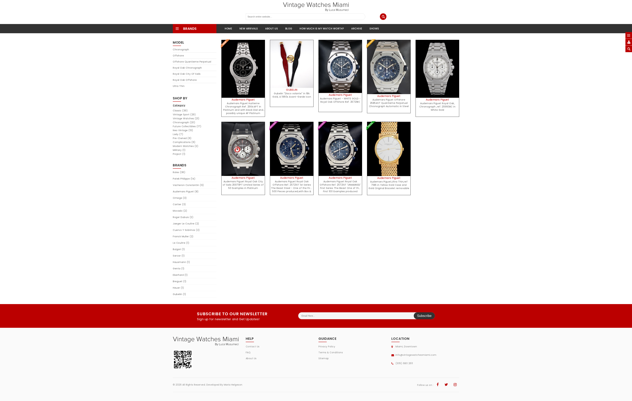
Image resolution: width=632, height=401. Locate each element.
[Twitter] (446, 385)
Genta (178, 268)
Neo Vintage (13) (183, 130)
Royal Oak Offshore (185, 80)
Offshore (178, 55)
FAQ (248, 352)
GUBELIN (291, 90)
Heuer (178, 287)
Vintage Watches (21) (186, 118)
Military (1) (179, 150)
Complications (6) (184, 142)
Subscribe (424, 316)
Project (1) (179, 154)
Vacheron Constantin (188, 185)
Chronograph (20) (184, 122)
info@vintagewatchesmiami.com (415, 355)
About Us (251, 358)
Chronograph (181, 49)
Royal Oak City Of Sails (187, 74)
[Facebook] (437, 385)
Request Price (244, 72)
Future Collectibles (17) (187, 126)
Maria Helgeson (233, 384)
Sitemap (323, 358)
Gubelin (179, 294)
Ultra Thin (178, 86)
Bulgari (179, 249)
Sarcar (179, 255)
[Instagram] (455, 385)
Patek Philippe (184, 178)
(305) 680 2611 (404, 363)
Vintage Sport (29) (184, 114)
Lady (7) (178, 134)
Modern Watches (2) (185, 146)
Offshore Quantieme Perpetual (192, 61)
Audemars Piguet (186, 191)
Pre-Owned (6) (182, 138)
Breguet (179, 281)
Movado (180, 210)
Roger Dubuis (183, 217)
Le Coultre (181, 243)
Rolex (179, 172)
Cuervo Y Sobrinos (186, 230)
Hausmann (181, 262)
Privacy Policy (326, 346)
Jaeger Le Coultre (186, 223)
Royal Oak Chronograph (187, 67)
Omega (180, 198)
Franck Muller (183, 236)
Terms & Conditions (330, 352)
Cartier (179, 204)
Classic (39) (180, 110)
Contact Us (253, 346)
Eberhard (180, 275)
